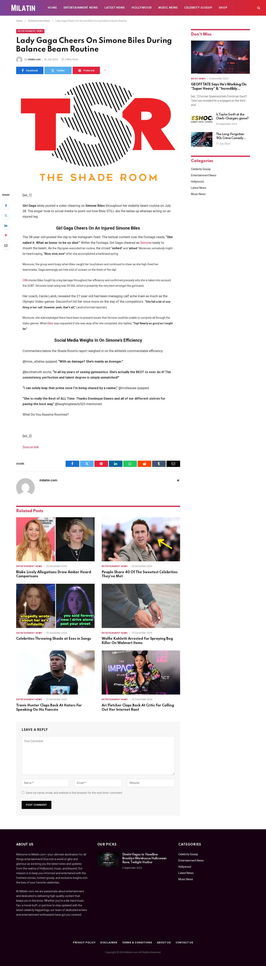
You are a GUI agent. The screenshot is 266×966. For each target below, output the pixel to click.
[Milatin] (23, 7)
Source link (31, 447)
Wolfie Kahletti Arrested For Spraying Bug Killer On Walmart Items (137, 641)
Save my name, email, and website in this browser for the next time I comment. (74, 792)
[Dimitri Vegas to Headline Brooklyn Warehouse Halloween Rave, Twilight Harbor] (108, 859)
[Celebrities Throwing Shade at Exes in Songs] (55, 606)
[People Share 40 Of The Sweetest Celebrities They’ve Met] (141, 539)
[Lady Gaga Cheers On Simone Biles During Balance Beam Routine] (98, 132)
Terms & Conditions (137, 942)
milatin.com (34, 59)
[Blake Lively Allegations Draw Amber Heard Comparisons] (55, 539)
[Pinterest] (6, 235)
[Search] (258, 8)
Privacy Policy (84, 942)
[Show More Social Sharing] (105, 70)
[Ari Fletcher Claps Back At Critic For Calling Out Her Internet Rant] (141, 672)
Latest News (115, 7)
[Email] (6, 245)
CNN (25, 280)
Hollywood (142, 7)
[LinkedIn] (6, 225)
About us (164, 942)
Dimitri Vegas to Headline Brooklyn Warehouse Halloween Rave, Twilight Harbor (144, 858)
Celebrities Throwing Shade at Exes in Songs (53, 638)
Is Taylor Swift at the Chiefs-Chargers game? (232, 116)
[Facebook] (6, 205)
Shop (223, 7)
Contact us (184, 942)
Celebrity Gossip (198, 7)
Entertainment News (81, 7)
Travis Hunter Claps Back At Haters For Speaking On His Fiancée (49, 707)
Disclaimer (108, 942)
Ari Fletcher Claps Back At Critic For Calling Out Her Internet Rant (138, 707)
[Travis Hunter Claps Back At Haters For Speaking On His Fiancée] (55, 672)
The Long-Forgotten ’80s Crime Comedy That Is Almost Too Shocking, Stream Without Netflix (230, 136)
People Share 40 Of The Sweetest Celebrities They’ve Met (140, 574)
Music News (168, 7)
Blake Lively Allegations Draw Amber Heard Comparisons (53, 574)
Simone (145, 243)
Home (52, 7)
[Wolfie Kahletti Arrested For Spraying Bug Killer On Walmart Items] (141, 606)
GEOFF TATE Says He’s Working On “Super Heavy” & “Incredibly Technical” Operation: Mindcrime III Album (220, 87)
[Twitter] (6, 215)
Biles (50, 323)
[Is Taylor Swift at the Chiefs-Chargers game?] (201, 119)
